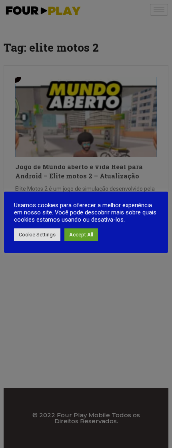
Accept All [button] (81, 235)
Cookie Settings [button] (37, 235)
